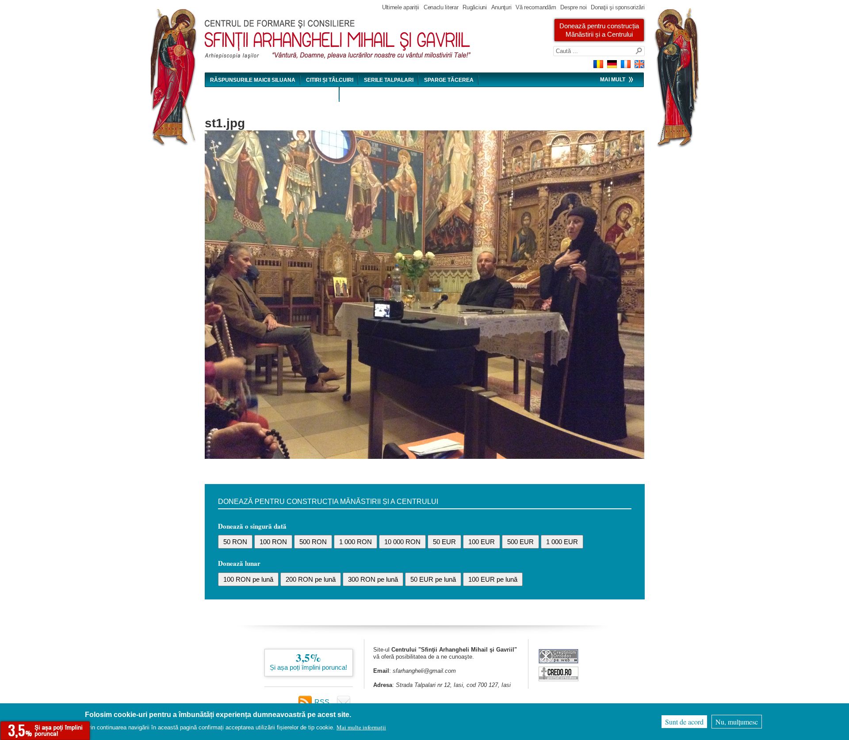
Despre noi (573, 7)
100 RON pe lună (248, 579)
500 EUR (520, 541)
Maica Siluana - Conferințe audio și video (272, 95)
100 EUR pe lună (492, 579)
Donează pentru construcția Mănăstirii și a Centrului (599, 30)
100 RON (273, 541)
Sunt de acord (684, 721)
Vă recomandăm (536, 7)
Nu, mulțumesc (736, 721)
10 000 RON (402, 541)
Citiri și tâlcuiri (329, 80)
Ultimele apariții (400, 7)
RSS (321, 702)
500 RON (313, 541)
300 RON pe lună (373, 579)
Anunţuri (501, 7)
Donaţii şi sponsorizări (617, 7)
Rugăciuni (474, 7)
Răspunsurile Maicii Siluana (252, 80)
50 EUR (444, 541)
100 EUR (481, 541)
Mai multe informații (361, 727)
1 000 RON (355, 541)
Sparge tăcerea (449, 80)
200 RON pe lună (311, 579)
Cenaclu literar (441, 7)
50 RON (235, 541)
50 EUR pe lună (433, 579)
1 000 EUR (562, 541)
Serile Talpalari (388, 80)
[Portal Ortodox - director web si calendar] (558, 679)
